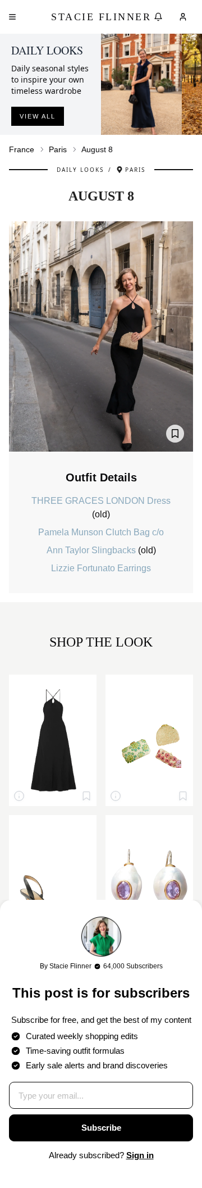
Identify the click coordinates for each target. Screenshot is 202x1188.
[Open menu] (12, 17)
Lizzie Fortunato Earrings (101, 568)
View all (38, 116)
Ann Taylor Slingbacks (92, 550)
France (21, 149)
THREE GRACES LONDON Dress (101, 501)
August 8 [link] (97, 149)
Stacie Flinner (101, 16)
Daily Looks (80, 170)
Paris (58, 149)
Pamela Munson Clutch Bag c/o (101, 532)
